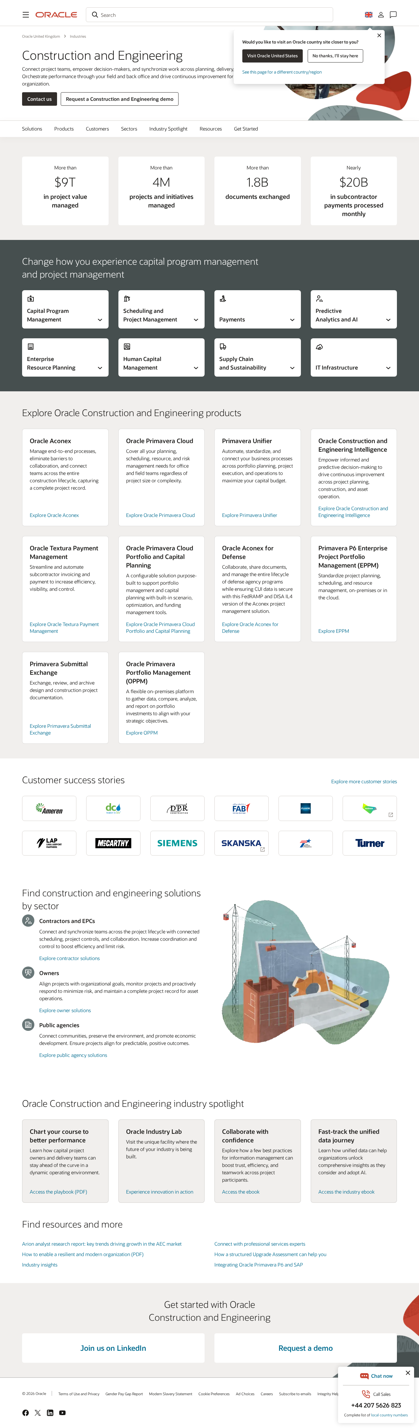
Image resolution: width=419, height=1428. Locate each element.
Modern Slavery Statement (170, 1393)
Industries (78, 36)
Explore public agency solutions (73, 1055)
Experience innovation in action (159, 1191)
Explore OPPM (142, 732)
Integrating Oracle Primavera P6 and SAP (258, 1264)
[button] (25, 14)
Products (64, 128)
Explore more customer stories (364, 781)
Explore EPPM (333, 631)
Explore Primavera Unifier (249, 515)
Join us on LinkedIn (113, 1348)
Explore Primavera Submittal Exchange (60, 729)
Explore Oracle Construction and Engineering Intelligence (353, 511)
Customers (97, 128)
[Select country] (368, 14)
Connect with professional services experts (259, 1243)
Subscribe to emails (295, 1393)
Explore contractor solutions (69, 958)
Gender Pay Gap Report (124, 1393)
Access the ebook (240, 1191)
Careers (267, 1393)
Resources (211, 128)
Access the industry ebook (346, 1191)
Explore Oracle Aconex (54, 515)
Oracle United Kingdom (41, 36)
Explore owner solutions (65, 1010)
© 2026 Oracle (34, 1393)
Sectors (129, 128)
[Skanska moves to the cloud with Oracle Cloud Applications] (241, 843)
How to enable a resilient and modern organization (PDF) (83, 1254)
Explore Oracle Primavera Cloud (160, 515)
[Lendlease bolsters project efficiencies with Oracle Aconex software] (370, 808)
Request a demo (306, 1348)
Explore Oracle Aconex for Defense (250, 627)
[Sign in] (381, 14)
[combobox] (209, 14)
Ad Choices (245, 1393)
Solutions (32, 128)
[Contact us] (393, 14)
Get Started (246, 128)
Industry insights (39, 1264)
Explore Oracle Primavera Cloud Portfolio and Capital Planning (160, 627)
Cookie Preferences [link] (214, 1393)
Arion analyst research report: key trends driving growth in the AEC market (102, 1243)
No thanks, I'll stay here (335, 56)
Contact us (39, 99)
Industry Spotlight (168, 128)
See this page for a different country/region (282, 72)
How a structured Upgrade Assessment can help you (270, 1254)
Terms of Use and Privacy (78, 1393)
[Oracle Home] (56, 15)
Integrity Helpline (331, 1393)
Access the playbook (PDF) (58, 1191)
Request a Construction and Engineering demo (119, 99)
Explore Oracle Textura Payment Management (64, 627)
